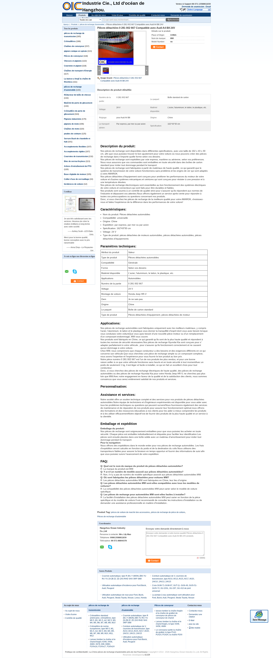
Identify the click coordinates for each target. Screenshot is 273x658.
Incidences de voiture (73, 184)
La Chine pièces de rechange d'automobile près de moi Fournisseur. (118, 652)
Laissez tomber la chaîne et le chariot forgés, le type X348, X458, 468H (168, 623)
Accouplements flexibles (75, 147)
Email (208, 7)
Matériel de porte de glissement (78, 103)
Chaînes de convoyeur (74, 46)
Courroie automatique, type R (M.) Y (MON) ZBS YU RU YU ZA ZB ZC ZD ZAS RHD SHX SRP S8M (135, 619)
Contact (160, 47)
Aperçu (66, 24)
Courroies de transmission (76, 156)
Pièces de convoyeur (73, 56)
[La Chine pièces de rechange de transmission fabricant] (72, 4)
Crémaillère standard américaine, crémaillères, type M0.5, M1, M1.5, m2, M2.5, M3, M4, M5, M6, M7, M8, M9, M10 (103, 619)
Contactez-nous (158, 15)
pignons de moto (71, 124)
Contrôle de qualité (137, 15)
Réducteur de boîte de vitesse (77, 95)
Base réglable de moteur (75, 174)
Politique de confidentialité (76, 652)
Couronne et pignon (73, 66)
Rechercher (174, 20)
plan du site (194, 624)
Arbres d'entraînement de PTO (77, 166)
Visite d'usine (117, 15)
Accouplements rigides (74, 151)
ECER (147, 655)
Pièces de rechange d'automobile (111, 516)
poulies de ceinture (72, 134)
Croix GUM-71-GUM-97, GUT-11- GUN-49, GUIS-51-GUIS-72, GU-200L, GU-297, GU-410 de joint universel (174, 588)
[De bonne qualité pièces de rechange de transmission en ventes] (70, 204)
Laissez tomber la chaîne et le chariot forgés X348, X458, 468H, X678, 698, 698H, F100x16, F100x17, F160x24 (102, 643)
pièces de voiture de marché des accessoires (130, 512)
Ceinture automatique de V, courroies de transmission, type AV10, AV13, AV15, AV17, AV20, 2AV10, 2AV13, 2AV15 (173, 579)
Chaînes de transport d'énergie (78, 71)
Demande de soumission (193, 7)
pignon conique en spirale (75, 51)
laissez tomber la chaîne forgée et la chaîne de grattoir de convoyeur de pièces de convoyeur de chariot (169, 614)
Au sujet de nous (98, 15)
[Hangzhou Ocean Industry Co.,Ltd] (209, 9)
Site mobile (195, 628)
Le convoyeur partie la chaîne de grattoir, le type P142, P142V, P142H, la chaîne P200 (169, 632)
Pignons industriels (72, 119)
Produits (82, 15)
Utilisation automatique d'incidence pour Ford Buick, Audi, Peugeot (135, 639)
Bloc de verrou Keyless (74, 161)
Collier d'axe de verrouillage (76, 179)
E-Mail (191, 620)
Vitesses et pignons (73, 61)
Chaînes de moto (71, 129)
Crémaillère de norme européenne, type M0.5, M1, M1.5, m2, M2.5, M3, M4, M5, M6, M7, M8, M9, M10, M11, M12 (102, 631)
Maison (69, 15)
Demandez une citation (195, 615)
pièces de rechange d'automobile (92, 24)
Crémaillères (70, 41)
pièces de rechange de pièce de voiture (168, 512)
